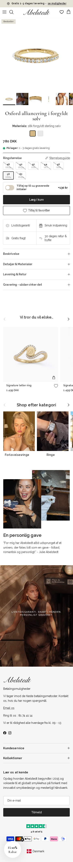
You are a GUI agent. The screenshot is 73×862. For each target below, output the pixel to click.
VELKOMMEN (54, 444)
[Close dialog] (70, 404)
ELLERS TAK (55, 453)
